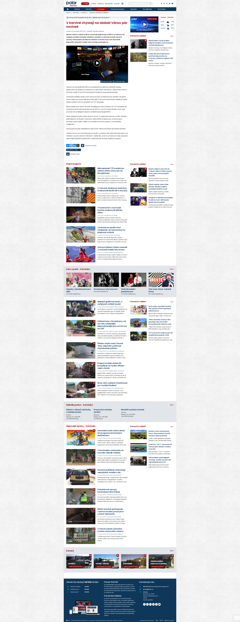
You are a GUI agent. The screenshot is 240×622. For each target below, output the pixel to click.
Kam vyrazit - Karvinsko (78, 269)
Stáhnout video (120, 81)
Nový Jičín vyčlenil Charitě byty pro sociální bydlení (113, 384)
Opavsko (133, 9)
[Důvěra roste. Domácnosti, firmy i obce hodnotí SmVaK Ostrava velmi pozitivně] (138, 434)
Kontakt (117, 4)
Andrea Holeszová (118, 252)
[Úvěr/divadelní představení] (133, 280)
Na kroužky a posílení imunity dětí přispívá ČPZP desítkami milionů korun (160, 308)
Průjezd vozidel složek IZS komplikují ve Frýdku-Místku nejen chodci (111, 365)
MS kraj (77, 9)
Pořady (93, 4)
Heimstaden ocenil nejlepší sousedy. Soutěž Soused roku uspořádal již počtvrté (160, 459)
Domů (68, 13)
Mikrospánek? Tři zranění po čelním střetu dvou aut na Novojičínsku (111, 171)
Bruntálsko (162, 9)
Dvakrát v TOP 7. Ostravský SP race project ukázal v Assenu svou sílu (160, 446)
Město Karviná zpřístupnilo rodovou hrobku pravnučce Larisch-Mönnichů (111, 511)
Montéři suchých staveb (132, 409)
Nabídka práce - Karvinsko (79, 405)
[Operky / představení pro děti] (79, 280)
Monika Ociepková (118, 534)
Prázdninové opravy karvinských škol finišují (109, 490)
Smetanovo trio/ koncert (106, 289)
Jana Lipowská (122, 331)
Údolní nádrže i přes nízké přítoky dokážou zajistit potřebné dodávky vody (158, 186)
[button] (122, 3)
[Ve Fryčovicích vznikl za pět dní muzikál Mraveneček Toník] (138, 336)
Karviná (84, 13)
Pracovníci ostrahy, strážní (103, 410)
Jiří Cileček (115, 176)
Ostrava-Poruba (113, 331)
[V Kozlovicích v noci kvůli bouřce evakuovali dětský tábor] (81, 214)
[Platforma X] (167, 3)
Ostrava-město (108, 252)
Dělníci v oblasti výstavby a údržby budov (78, 410)
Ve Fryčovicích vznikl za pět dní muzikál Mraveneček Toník (161, 334)
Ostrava (89, 9)
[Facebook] (161, 3)
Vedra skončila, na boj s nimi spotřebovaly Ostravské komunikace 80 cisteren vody (160, 322)
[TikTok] (169, 3)
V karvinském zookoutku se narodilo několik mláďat (111, 451)
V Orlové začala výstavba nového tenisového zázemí (110, 530)
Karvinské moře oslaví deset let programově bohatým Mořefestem (111, 433)
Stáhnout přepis (107, 81)
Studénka (111, 307)
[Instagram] (164, 3)
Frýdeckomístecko (117, 9)
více (171, 269)
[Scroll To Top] (236, 620)
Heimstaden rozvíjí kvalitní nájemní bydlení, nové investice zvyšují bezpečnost (161, 43)
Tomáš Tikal (121, 371)
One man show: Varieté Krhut (160, 290)
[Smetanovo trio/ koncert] (106, 280)
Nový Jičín (111, 388)
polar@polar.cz (148, 589)
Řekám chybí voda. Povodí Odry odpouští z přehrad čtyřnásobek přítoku (110, 346)
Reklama (101, 4)
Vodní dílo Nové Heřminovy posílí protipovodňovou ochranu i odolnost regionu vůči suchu (161, 57)
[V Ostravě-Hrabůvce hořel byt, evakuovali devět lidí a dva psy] (81, 195)
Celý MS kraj (107, 176)
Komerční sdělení (138, 36)
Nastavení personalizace (147, 620)
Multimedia (109, 4)
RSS (162, 620)
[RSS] (156, 604)
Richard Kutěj (117, 438)
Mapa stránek (170, 620)
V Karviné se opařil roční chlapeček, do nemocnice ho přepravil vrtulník (111, 230)
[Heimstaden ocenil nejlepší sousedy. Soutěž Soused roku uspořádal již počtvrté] (138, 461)
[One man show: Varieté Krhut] (161, 280)
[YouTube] (172, 3)
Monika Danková (98, 31)
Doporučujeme (73, 163)
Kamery (70, 550)
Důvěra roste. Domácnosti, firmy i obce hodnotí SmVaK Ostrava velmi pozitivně (159, 433)
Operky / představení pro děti (78, 290)
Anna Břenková (120, 351)
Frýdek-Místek (113, 371)
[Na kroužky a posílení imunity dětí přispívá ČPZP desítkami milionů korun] (138, 309)
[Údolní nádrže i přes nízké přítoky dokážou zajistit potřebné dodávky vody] (138, 187)
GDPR (156, 620)
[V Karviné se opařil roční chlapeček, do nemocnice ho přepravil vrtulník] (81, 234)
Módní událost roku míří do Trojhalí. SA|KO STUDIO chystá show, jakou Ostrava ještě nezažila (160, 172)
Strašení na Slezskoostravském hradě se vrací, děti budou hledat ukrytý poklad (161, 200)
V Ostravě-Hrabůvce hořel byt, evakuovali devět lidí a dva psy (112, 189)
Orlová (110, 534)
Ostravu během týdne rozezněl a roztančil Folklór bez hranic (112, 248)
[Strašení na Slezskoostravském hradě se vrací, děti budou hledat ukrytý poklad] (138, 201)
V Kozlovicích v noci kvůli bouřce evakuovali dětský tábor (110, 210)
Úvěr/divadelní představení (128, 290)
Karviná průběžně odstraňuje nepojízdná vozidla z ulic (111, 471)
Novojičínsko (147, 9)
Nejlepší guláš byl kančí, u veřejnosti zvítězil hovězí (110, 302)
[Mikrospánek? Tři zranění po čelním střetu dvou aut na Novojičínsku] (81, 175)
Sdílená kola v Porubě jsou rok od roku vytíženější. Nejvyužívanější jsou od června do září (112, 325)
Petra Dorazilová (119, 307)
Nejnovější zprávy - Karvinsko (81, 426)
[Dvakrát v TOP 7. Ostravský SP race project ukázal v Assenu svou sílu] (138, 447)
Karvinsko (101, 9)
